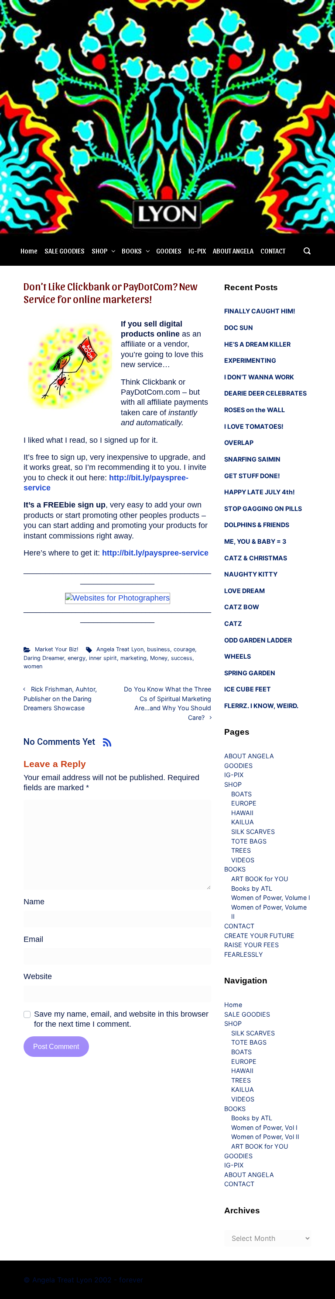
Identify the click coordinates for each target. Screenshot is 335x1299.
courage (184, 649)
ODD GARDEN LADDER (258, 640)
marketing (133, 658)
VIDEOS (242, 860)
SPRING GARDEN (249, 673)
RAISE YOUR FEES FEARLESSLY (251, 949)
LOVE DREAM (244, 590)
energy (76, 658)
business (158, 649)
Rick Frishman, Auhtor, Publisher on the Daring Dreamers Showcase (60, 698)
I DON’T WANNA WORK (259, 377)
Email (33, 939)
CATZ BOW (241, 607)
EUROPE (243, 803)
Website (38, 976)
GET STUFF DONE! (252, 475)
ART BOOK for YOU (259, 878)
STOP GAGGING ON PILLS (263, 508)
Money (159, 658)
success (181, 658)
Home (29, 251)
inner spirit (103, 658)
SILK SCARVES (253, 831)
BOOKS (132, 251)
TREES (241, 850)
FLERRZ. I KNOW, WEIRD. (261, 705)
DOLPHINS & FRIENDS (256, 524)
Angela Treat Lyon (120, 649)
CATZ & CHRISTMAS (255, 558)
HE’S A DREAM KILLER (257, 344)
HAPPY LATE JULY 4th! (259, 492)
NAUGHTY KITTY (250, 574)
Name (34, 901)
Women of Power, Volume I (270, 897)
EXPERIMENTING (250, 360)
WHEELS (237, 656)
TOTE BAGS (249, 841)
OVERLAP (238, 442)
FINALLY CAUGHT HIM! (259, 311)
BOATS (241, 794)
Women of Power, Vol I (264, 1127)
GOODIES (168, 251)
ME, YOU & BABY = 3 (255, 541)
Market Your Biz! (57, 649)
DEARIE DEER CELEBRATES (265, 393)
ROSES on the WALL (254, 409)
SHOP (99, 251)
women (33, 666)
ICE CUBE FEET (247, 689)
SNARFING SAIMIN (252, 459)
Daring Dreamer (44, 658)
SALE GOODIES (64, 251)
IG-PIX (197, 251)
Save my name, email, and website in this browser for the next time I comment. (121, 1019)
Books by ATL (251, 888)
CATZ (233, 623)
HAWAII (242, 812)
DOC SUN (238, 327)
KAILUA (242, 822)
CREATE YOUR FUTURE (259, 935)
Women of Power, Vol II (265, 1136)
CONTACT (272, 251)
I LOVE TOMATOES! (254, 426)
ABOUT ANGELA (233, 251)
